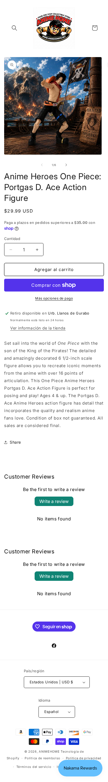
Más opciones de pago (54, 298)
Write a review (54, 501)
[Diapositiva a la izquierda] (42, 165)
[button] (14, 28)
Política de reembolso (42, 758)
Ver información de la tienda (38, 328)
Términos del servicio (34, 767)
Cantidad (12, 238)
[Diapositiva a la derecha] (66, 165)
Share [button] (15, 442)
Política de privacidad (83, 758)
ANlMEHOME (49, 751)
